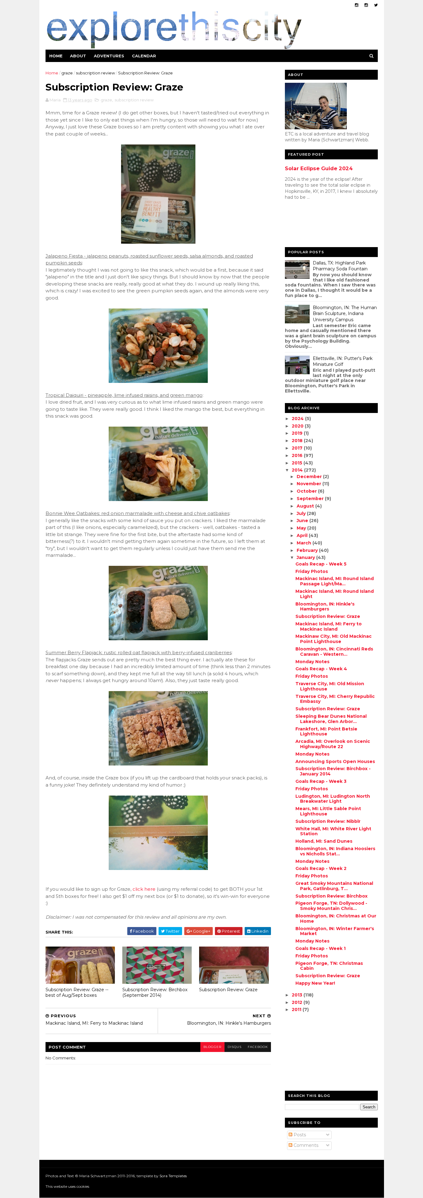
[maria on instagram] (356, 5)
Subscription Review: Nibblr (327, 821)
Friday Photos (311, 571)
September (311, 498)
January (306, 557)
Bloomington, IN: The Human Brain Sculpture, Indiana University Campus (345, 313)
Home (56, 55)
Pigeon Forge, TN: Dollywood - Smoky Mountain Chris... (331, 905)
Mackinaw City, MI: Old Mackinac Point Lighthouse (333, 638)
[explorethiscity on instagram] (366, 5)
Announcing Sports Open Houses (335, 761)
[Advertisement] (309, 225)
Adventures (109, 55)
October (307, 491)
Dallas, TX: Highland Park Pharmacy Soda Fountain (340, 266)
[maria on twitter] (376, 5)
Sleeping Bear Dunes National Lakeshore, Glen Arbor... (331, 718)
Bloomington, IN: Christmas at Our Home (335, 918)
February (308, 550)
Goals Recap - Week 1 (320, 948)
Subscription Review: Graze (228, 989)
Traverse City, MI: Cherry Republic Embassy (335, 699)
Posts (299, 1135)
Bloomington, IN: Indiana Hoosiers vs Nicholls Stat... (335, 851)
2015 (297, 463)
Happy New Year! (315, 983)
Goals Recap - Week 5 (321, 564)
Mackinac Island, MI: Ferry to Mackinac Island (328, 626)
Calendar (144, 55)
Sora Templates (173, 1176)
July (302, 513)
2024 (298, 418)
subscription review (95, 72)
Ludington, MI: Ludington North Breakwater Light (332, 798)
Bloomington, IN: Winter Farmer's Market (334, 931)
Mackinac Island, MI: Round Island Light (334, 593)
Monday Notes (312, 661)
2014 (298, 470)
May (302, 528)
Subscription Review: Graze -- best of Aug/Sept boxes (77, 992)
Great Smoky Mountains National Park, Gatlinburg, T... (334, 886)
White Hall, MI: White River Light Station (333, 831)
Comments (305, 1145)
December (310, 476)
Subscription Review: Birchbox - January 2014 (333, 771)
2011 (297, 1009)
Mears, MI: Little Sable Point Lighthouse (328, 811)
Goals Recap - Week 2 (321, 868)
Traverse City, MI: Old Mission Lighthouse (329, 686)
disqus (235, 1047)
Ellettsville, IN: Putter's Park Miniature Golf (343, 361)
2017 (298, 448)
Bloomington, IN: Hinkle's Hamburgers (325, 606)
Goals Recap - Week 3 (321, 781)
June (303, 520)
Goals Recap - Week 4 (321, 669)
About (78, 55)
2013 (297, 995)
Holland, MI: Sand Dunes (323, 841)
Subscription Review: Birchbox (331, 896)
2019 (298, 433)
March (304, 543)
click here (144, 889)
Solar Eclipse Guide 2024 (319, 168)
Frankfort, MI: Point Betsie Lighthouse (326, 731)
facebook (258, 1047)
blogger (212, 1047)
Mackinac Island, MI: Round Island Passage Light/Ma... (334, 581)
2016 (298, 455)
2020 (298, 426)
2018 (298, 440)
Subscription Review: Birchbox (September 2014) (154, 992)
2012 (297, 1002)
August (306, 506)
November (309, 483)
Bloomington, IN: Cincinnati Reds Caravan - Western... (334, 651)
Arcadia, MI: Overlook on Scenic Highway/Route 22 (332, 744)
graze (67, 72)
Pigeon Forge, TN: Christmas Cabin (329, 966)
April (303, 535)
